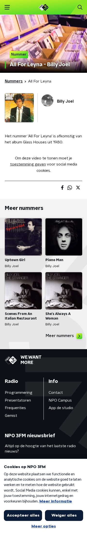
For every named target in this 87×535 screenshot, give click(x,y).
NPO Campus (60, 400)
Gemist (11, 416)
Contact (56, 393)
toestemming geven (28, 164)
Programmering (18, 393)
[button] (7, 7)
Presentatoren (18, 400)
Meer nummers (60, 336)
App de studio (61, 408)
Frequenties (15, 408)
